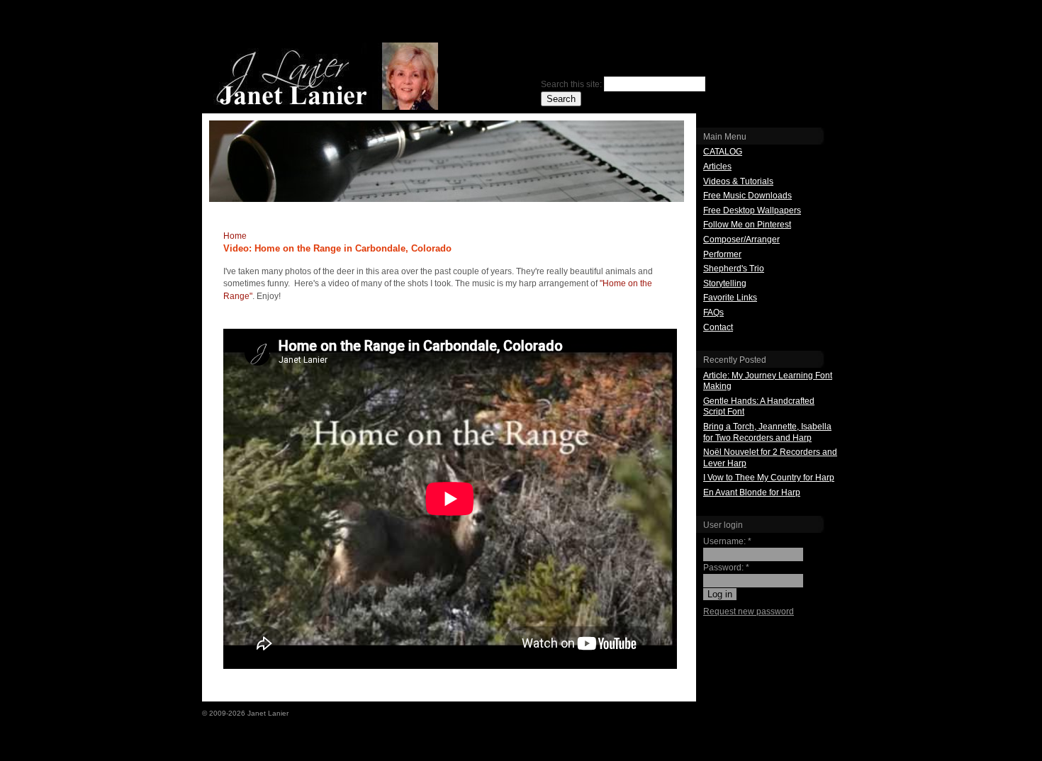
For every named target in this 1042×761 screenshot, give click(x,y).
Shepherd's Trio (733, 269)
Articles (717, 166)
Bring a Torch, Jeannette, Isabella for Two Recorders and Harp (767, 432)
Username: (727, 541)
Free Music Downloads (747, 196)
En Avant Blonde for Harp (751, 492)
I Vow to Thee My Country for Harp (768, 478)
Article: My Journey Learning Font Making (767, 381)
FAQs (713, 312)
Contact (718, 327)
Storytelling (724, 283)
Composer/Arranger (741, 239)
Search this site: (572, 84)
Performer (722, 254)
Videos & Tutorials (738, 181)
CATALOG (722, 152)
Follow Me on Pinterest (747, 225)
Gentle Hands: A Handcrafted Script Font (758, 406)
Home (235, 236)
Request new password (748, 611)
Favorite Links (730, 298)
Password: (726, 568)
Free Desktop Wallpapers (752, 210)
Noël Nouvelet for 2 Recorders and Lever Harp (770, 457)
